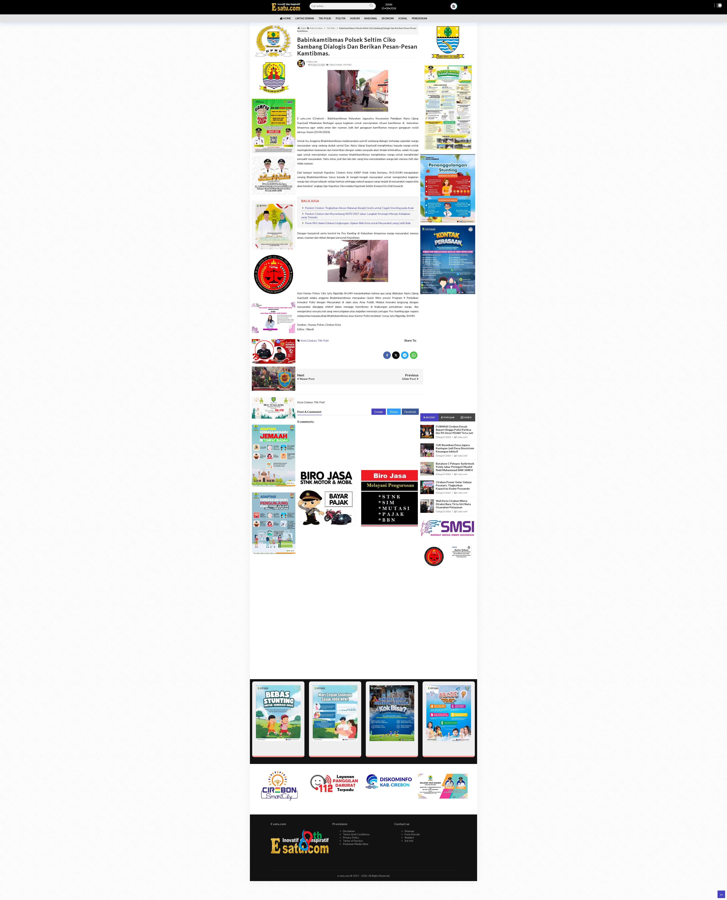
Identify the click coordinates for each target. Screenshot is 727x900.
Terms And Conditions (356, 834)
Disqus (394, 411)
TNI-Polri (323, 340)
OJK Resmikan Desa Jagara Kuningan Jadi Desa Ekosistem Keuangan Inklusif (455, 448)
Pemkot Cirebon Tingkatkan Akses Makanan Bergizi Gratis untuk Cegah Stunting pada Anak (359, 207)
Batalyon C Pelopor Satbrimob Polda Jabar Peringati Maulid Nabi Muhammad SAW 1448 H (455, 467)
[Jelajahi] (719, 5)
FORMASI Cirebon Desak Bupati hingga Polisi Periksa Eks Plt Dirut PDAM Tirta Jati (454, 429)
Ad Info (409, 840)
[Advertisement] (273, 616)
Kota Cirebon (309, 340)
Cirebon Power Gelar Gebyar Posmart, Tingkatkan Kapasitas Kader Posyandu (454, 485)
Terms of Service (353, 840)
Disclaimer (349, 831)
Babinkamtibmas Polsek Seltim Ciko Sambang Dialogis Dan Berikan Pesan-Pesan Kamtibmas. (357, 46)
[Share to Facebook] (387, 355)
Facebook (410, 411)
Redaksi (409, 837)
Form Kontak (412, 834)
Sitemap (409, 831)
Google (378, 411)
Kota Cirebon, (336, 64)
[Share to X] (396, 355)
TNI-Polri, (347, 64)
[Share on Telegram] (405, 355)
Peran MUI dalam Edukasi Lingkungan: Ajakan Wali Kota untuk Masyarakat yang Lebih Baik (358, 223)
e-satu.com (343, 875)
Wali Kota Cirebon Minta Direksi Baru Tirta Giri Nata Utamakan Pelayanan (453, 504)
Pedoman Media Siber (355, 844)
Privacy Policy (351, 837)
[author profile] (301, 63)
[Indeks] (453, 6)
